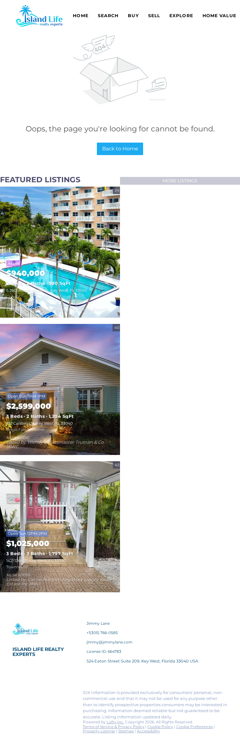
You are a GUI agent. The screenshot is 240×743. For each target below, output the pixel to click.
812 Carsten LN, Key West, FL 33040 (39, 423)
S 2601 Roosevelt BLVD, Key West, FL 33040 (46, 290)
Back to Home (120, 149)
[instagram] (67, 694)
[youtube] (17, 707)
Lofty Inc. (115, 722)
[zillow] (54, 694)
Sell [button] (154, 15)
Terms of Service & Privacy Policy (113, 726)
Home (80, 15)
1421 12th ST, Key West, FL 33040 (36, 560)
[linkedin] (29, 694)
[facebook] (17, 694)
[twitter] (42, 694)
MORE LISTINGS (180, 180)
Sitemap (126, 731)
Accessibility (148, 731)
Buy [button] (133, 15)
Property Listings (99, 731)
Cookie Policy (160, 726)
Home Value (219, 15)
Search (108, 15)
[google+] (29, 707)
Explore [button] (181, 15)
